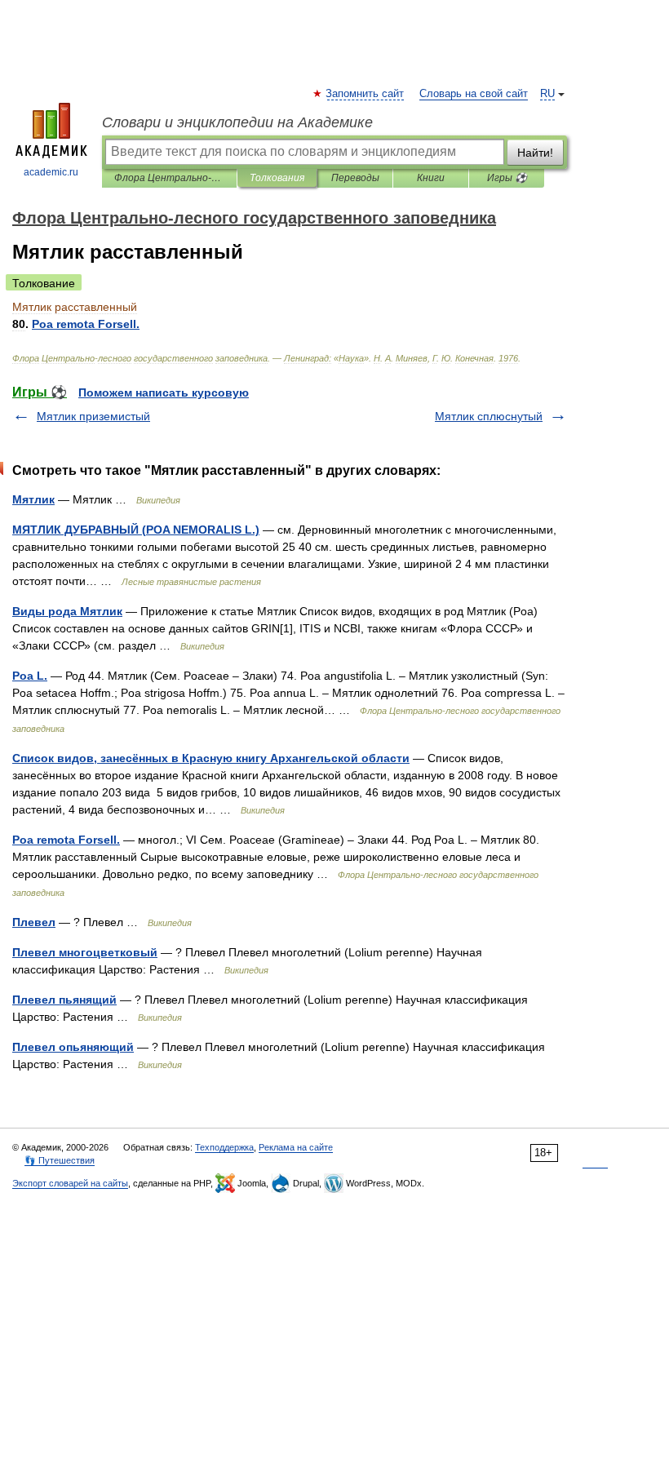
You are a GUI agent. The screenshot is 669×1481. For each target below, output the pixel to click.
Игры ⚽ (507, 178)
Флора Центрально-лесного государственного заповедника (169, 178)
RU (547, 94)
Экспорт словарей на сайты (70, 1183)
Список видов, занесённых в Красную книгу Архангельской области (211, 758)
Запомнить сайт (365, 94)
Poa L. (29, 675)
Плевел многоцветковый (84, 952)
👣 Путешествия (59, 1160)
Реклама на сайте (296, 1147)
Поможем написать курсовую (163, 392)
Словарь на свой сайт (473, 94)
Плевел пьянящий (64, 999)
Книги (431, 178)
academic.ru (51, 172)
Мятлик (33, 499)
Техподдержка (224, 1147)
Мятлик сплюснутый (489, 416)
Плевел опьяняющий (73, 1046)
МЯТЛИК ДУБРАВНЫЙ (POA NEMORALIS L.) (135, 529)
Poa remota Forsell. (66, 839)
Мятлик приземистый (93, 416)
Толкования (277, 178)
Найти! (535, 152)
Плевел (33, 922)
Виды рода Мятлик (67, 611)
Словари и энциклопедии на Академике (237, 122)
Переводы (355, 178)
